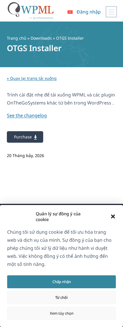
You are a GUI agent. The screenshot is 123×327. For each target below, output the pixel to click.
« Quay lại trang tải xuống (32, 78)
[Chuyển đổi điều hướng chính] (111, 12)
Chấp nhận (61, 281)
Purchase (23, 137)
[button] (113, 216)
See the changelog (27, 115)
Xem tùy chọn (62, 313)
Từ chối (61, 297)
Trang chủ (16, 38)
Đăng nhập (89, 12)
